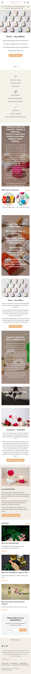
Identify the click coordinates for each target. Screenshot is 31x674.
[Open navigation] (2, 2)
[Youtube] (2, 646)
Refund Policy (14, 663)
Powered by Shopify (7, 670)
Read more (4, 551)
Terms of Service (6, 665)
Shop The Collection (15, 55)
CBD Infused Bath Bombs (22, 207)
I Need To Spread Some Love (15, 460)
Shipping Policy (23, 663)
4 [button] (18, 66)
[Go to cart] (28, 2)
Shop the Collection (15, 326)
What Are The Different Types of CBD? (15, 572)
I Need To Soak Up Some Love (11, 515)
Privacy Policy (5, 663)
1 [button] (13, 66)
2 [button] (14, 66)
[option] (15, 35)
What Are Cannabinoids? (10, 543)
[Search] (24, 2)
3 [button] (16, 66)
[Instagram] (4, 646)
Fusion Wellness (15, 668)
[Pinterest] (7, 646)
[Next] (29, 200)
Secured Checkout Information (20, 665)
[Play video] (15, 397)
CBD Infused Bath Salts (8, 207)
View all (27, 190)
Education (5, 523)
